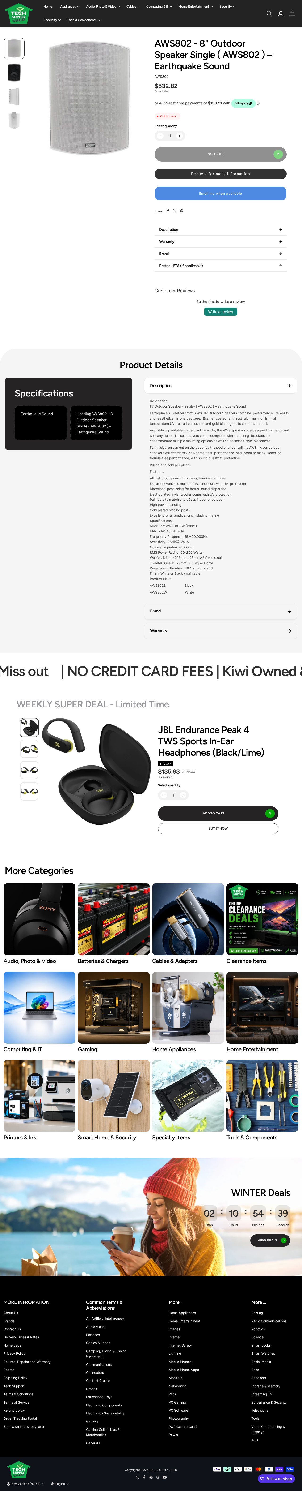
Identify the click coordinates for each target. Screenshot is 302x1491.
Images (174, 1329)
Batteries (93, 1335)
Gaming (92, 1421)
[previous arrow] (38, 99)
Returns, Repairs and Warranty (27, 1362)
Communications (99, 1364)
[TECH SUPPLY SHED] (19, 13)
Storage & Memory (265, 1386)
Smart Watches (263, 1353)
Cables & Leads (98, 1343)
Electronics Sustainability (105, 1413)
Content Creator (98, 1381)
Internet (175, 1337)
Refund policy (14, 1410)
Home (47, 6)
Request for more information (220, 174)
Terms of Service (16, 1402)
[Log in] (280, 13)
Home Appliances (182, 1313)
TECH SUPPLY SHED (163, 1470)
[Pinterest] (182, 211)
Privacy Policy (14, 1353)
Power (173, 1435)
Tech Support (14, 1386)
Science (257, 1337)
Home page (12, 1345)
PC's (172, 1394)
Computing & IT (157, 6)
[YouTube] (165, 1477)
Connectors (95, 1372)
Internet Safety (180, 1345)
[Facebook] (168, 211)
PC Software (178, 1410)
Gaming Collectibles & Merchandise (103, 1432)
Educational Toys (99, 1397)
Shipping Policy (15, 1378)
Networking (178, 1386)
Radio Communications (268, 1321)
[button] (292, 13)
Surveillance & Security (269, 1402)
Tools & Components (82, 20)
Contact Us (12, 1329)
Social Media (261, 1362)
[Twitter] (175, 211)
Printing (257, 1313)
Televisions (259, 1410)
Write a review (220, 311)
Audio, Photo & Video (101, 6)
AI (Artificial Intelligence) (105, 1318)
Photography (179, 1418)
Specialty (50, 20)
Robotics (258, 1329)
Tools (255, 1418)
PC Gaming (177, 1402)
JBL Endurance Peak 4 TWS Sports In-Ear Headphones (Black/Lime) (211, 741)
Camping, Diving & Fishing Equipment (106, 1353)
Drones (91, 1389)
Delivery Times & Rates (21, 1337)
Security (225, 6)
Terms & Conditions (18, 1394)
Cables (131, 6)
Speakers (258, 1378)
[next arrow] (140, 99)
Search (9, 1370)
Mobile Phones (180, 1362)
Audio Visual (95, 1327)
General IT (94, 1443)
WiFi (254, 1440)
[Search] (269, 13)
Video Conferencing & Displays (268, 1429)
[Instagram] (158, 1477)
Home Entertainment (194, 6)
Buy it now (218, 829)
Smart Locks (261, 1345)
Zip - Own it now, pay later (24, 1427)
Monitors (175, 1378)
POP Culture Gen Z (183, 1427)
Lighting (175, 1353)
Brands (9, 1321)
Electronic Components (104, 1405)
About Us (11, 1313)
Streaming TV (262, 1394)
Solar (255, 1370)
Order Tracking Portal (20, 1418)
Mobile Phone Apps (184, 1370)
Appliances (68, 6)
